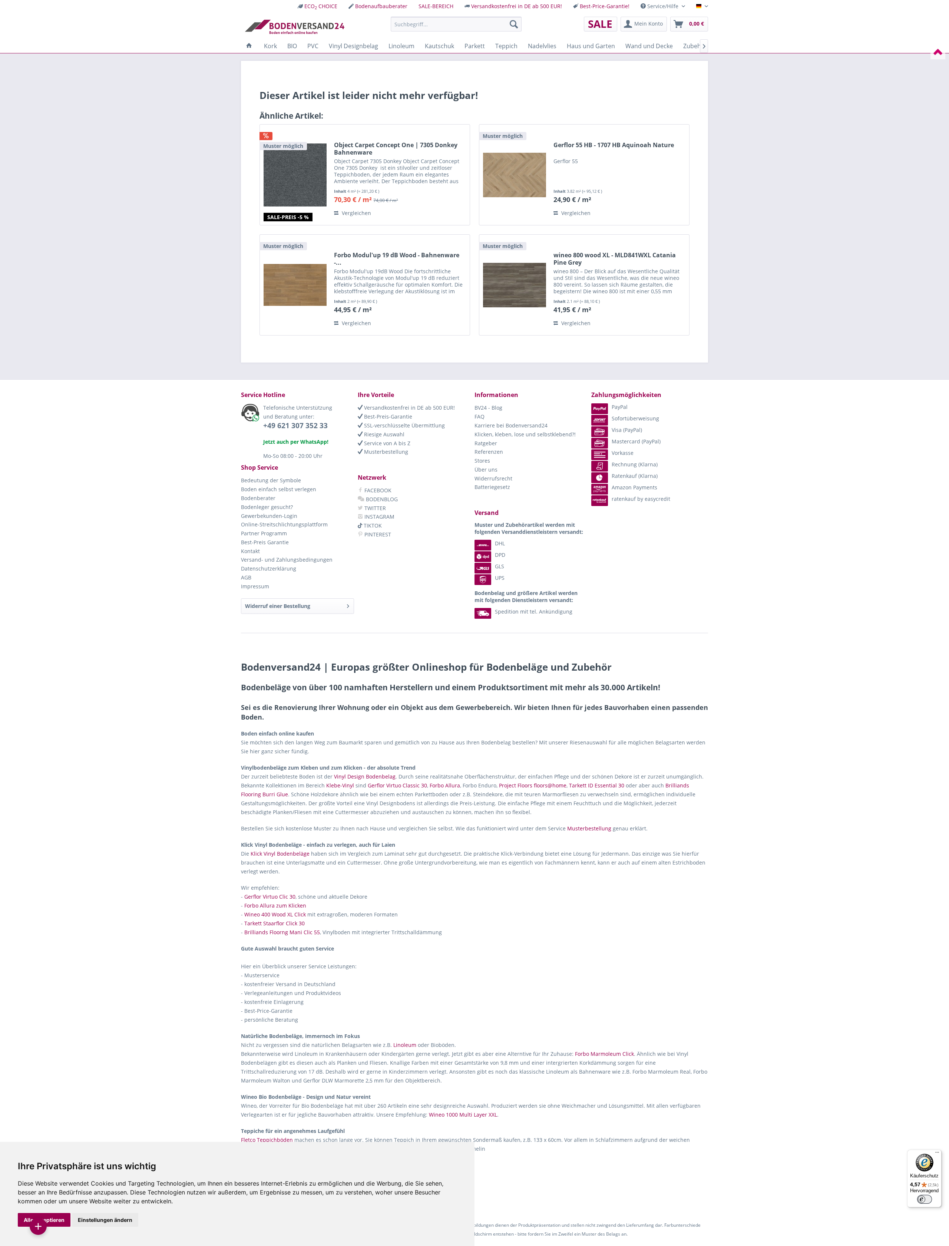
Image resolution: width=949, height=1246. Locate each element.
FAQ (479, 416)
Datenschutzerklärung (268, 568)
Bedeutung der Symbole (271, 480)
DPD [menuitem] (500, 554)
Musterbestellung (385, 451)
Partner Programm (264, 533)
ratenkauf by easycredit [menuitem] (641, 498)
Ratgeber (485, 443)
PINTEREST (377, 534)
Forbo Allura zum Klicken (275, 905)
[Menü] (937, 1154)
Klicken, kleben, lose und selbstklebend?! (525, 434)
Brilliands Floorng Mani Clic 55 (282, 932)
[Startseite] (249, 46)
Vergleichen (355, 213)
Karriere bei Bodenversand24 (511, 425)
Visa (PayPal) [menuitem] (627, 429)
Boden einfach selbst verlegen (278, 489)
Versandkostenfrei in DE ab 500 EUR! (516, 6)
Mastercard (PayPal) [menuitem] (636, 441)
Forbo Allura (445, 785)
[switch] (924, 1199)
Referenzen (488, 451)
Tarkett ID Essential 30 (596, 785)
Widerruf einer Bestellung (277, 605)
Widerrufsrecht (493, 478)
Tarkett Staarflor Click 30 (274, 923)
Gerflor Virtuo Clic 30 (269, 896)
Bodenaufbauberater (381, 6)
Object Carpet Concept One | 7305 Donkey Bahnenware (395, 148)
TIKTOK (372, 525)
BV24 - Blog (488, 407)
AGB (246, 577)
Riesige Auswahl (383, 434)
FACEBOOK (377, 490)
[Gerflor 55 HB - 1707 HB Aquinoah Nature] (514, 175)
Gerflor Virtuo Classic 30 (397, 785)
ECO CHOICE (320, 6)
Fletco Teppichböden (267, 1139)
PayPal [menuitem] (620, 406)
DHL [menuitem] (500, 543)
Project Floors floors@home (532, 785)
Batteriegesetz (492, 486)
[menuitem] (317, 6)
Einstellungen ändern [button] (105, 1220)
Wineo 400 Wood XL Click (275, 914)
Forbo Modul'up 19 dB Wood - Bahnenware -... (396, 258)
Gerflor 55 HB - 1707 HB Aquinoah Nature (613, 145)
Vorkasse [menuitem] (623, 452)
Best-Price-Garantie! (604, 6)
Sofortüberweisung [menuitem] (635, 418)
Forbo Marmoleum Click (604, 1053)
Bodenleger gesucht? (267, 506)
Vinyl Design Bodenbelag (365, 776)
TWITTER (374, 508)
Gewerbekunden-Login (269, 515)
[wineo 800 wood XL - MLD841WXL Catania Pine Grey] (514, 285)
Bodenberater (258, 498)
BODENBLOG (381, 499)
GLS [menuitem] (499, 566)
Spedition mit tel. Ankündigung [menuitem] (533, 611)
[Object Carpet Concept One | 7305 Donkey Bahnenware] (295, 175)
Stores (482, 460)
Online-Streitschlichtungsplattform (284, 524)
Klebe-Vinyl (340, 785)
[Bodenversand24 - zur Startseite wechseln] (294, 26)
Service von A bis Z (386, 443)
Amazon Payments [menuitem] (634, 487)
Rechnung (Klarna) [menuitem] (635, 464)
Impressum (255, 586)
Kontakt (250, 551)
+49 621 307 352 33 (295, 425)
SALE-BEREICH (436, 6)
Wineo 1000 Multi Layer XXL (463, 1114)
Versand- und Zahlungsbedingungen (287, 559)
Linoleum (404, 1044)
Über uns (485, 469)
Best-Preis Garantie (265, 542)
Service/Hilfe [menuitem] (663, 6)
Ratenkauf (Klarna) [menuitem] (635, 475)
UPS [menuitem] (500, 577)
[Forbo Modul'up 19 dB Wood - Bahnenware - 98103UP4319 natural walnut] (295, 285)
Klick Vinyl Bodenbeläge (280, 853)
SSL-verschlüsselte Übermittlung (404, 425)
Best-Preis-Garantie (387, 416)
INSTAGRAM (378, 516)
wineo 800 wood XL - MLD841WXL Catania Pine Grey (614, 258)
